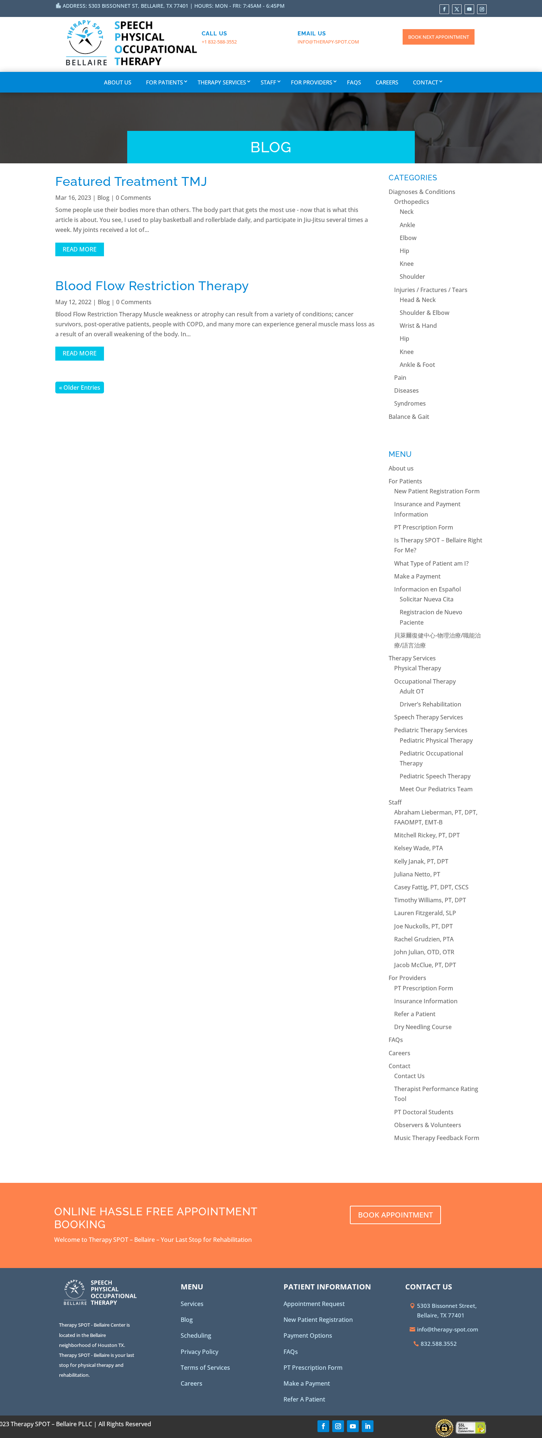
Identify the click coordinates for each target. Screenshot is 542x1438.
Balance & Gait (409, 417)
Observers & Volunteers (427, 1125)
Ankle (407, 225)
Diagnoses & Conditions (422, 192)
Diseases (406, 390)
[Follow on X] (457, 9)
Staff (268, 82)
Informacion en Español (427, 589)
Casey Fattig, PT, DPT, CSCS (431, 887)
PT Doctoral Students (424, 1112)
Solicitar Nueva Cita (427, 599)
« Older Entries (79, 387)
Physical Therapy (417, 668)
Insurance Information (426, 1001)
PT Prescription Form (423, 527)
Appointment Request (314, 1304)
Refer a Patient (414, 1014)
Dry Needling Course (423, 1027)
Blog (103, 198)
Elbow (408, 238)
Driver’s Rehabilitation (430, 704)
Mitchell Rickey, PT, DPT (427, 835)
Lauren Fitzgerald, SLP (425, 913)
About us (117, 82)
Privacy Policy (199, 1352)
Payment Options (308, 1335)
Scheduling (196, 1335)
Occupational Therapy (425, 681)
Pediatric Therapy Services (431, 730)
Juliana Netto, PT (417, 874)
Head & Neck (418, 300)
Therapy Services (222, 82)
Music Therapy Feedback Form (436, 1138)
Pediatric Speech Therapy (435, 776)
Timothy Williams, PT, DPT (430, 900)
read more (80, 249)
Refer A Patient (304, 1399)
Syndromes (410, 403)
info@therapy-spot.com (328, 41)
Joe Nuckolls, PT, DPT (423, 926)
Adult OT (412, 691)
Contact (425, 82)
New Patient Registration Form (437, 491)
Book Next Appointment (438, 37)
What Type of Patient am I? (431, 563)
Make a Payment (417, 576)
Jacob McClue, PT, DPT (425, 965)
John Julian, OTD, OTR (424, 952)
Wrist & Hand (418, 326)
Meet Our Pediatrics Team (436, 789)
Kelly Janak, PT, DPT (421, 861)
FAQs (354, 82)
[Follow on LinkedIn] (368, 1426)
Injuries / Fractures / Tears (431, 290)
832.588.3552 (439, 1343)
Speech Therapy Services (428, 717)
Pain (400, 378)
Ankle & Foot (417, 365)
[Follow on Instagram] (482, 9)
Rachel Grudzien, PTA (424, 939)
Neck (407, 212)
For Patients (164, 82)
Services (192, 1304)
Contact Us (409, 1076)
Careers (387, 82)
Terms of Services (205, 1368)
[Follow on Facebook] (444, 9)
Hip (404, 251)
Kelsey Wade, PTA (418, 848)
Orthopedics (411, 202)
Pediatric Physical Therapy (436, 740)
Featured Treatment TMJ (131, 181)
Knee (407, 264)
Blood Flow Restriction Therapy (152, 285)
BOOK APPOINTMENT (395, 1215)
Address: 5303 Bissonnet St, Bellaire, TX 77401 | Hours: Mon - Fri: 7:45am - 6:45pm (174, 5)
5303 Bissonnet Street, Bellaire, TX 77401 (447, 1310)
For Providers (311, 82)
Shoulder (412, 276)
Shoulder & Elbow (424, 313)
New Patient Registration (318, 1320)
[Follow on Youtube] (469, 9)
